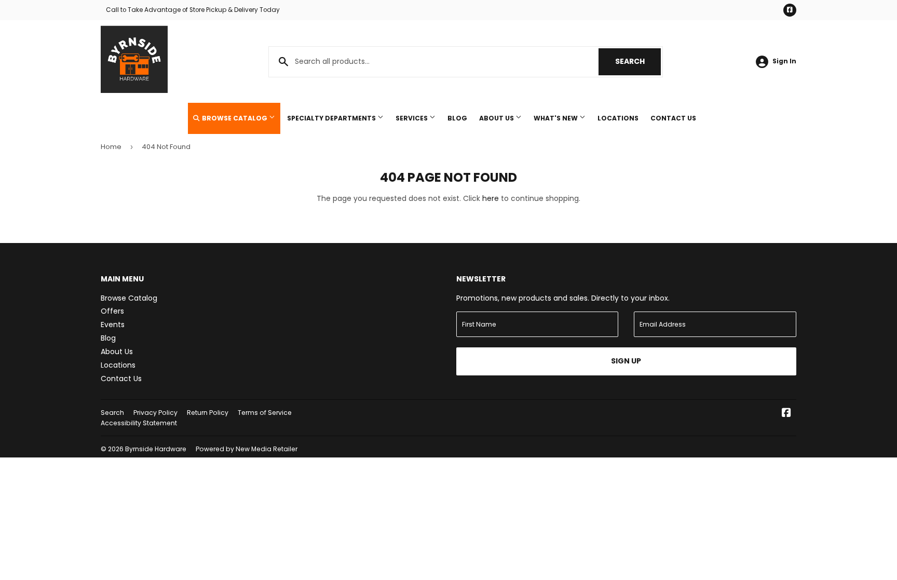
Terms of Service (265, 412)
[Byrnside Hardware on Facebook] (786, 414)
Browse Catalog (234, 118)
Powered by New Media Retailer (246, 448)
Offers (112, 311)
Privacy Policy (155, 412)
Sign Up (626, 361)
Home (111, 147)
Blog (457, 118)
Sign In (784, 61)
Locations (617, 118)
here (490, 198)
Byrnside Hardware (155, 448)
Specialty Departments (332, 118)
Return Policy (207, 412)
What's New (556, 118)
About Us (497, 118)
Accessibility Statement (139, 423)
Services (412, 118)
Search (638, 61)
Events (113, 324)
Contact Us (673, 118)
